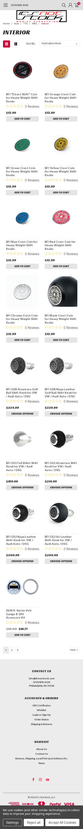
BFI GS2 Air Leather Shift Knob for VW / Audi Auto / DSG (58, 540)
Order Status (41, 719)
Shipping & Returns (41, 724)
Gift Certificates (41, 705)
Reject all (33, 822)
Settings (12, 822)
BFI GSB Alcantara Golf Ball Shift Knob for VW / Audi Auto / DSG (22, 392)
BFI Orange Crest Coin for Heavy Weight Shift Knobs (61, 97)
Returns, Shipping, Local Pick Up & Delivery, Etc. (41, 758)
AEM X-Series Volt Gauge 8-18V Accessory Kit (19, 614)
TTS (25, 23)
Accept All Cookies (62, 822)
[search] (63, 5)
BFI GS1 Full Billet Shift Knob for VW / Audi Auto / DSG (22, 466)
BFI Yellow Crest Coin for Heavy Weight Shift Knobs (61, 171)
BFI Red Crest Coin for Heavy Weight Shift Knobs (60, 245)
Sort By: (30, 43)
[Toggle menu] (5, 7)
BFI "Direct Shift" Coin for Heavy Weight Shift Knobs (22, 97)
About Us (41, 749)
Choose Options (22, 413)
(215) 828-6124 (19, 5)
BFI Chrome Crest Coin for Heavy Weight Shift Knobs (22, 319)
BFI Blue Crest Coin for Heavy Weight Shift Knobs (22, 245)
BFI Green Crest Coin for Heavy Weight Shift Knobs (22, 171)
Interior (45, 23)
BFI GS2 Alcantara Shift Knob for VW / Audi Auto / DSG (61, 466)
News (41, 763)
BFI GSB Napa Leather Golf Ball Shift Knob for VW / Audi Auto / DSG (61, 392)
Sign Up (46, 714)
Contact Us (41, 753)
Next (73, 649)
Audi (16, 23)
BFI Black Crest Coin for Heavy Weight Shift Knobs (61, 319)
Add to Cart (22, 118)
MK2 (34, 23)
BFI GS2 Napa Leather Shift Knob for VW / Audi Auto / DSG (21, 540)
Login (35, 714)
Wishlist (41, 710)
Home (6, 23)
